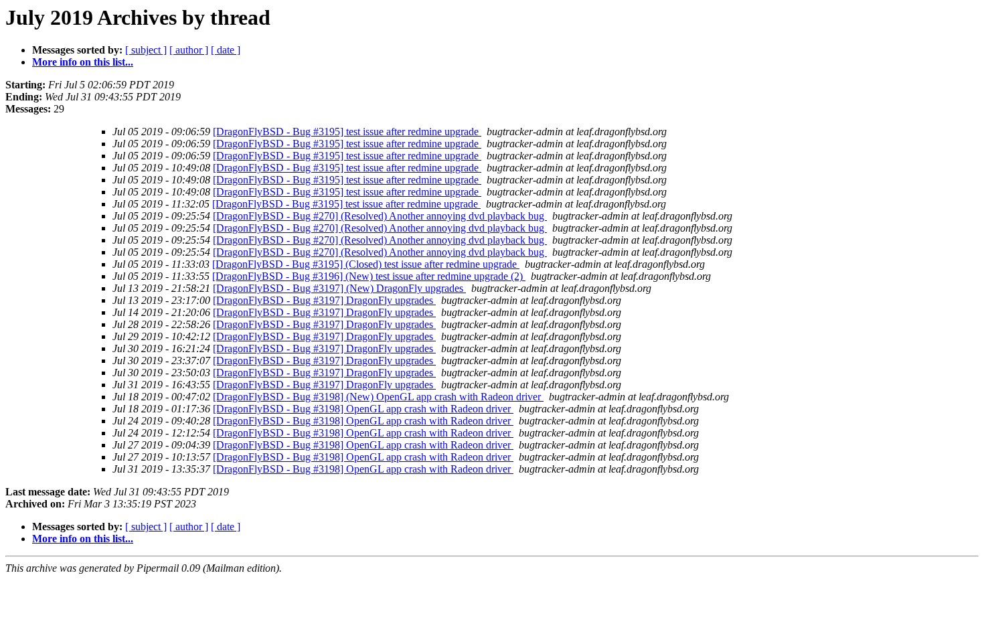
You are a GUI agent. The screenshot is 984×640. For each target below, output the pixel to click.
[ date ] (225, 50)
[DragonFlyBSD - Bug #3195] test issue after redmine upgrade (347, 131)
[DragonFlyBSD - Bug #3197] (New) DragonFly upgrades (339, 288)
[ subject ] (146, 50)
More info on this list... (82, 62)
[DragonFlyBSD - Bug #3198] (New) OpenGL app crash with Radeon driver (378, 396)
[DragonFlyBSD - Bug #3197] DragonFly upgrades (324, 300)
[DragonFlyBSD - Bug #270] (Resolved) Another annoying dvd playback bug (380, 216)
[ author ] (188, 50)
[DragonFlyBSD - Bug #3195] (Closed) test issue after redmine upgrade (365, 264)
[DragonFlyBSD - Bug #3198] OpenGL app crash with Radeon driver (363, 408)
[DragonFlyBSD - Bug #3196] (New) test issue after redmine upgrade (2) (368, 276)
